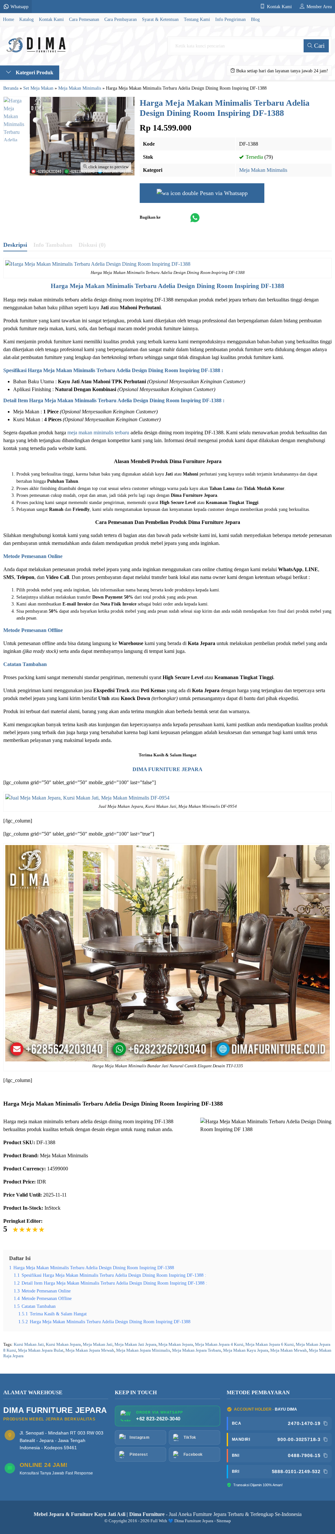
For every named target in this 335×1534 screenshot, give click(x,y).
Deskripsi (15, 245)
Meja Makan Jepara (175, 1344)
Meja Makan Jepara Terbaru (196, 1350)
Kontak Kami (51, 19)
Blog (255, 19)
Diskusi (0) (92, 245)
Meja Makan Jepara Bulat (40, 1350)
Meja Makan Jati (98, 1344)
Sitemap (224, 1521)
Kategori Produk (33, 72)
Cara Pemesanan (84, 19)
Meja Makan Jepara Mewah (89, 1350)
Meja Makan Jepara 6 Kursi (269, 1344)
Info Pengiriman (230, 19)
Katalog (26, 19)
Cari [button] (318, 45)
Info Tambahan (52, 245)
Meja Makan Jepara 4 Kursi (219, 1344)
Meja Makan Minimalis (263, 170)
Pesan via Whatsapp (223, 193)
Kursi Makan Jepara (63, 1344)
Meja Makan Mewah (288, 1350)
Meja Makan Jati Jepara (135, 1344)
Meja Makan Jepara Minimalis (143, 1350)
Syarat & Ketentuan (160, 19)
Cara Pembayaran (120, 19)
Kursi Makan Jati (29, 1344)
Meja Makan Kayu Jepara (245, 1350)
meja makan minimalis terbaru (98, 432)
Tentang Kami (197, 19)
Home (8, 19)
